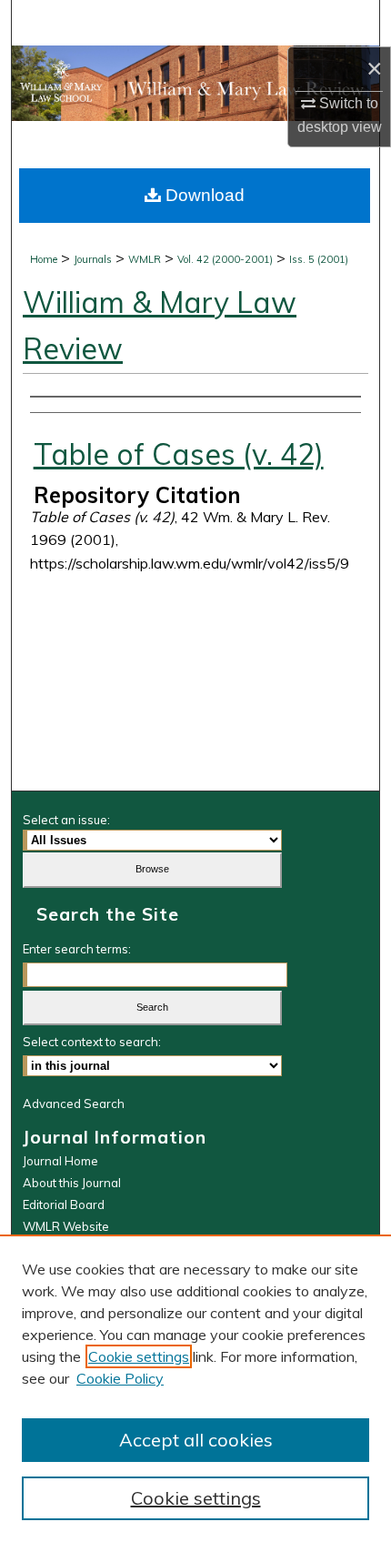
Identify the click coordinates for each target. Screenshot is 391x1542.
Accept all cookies (196, 1439)
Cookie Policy (120, 1378)
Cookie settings (138, 1356)
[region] (195, 1388)
